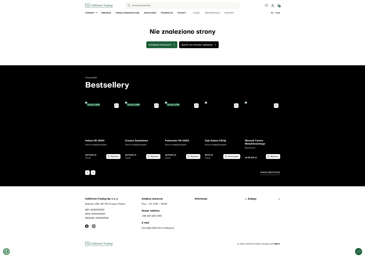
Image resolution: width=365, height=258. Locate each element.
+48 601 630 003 (152, 216)
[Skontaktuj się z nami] (358, 251)
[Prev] (87, 172)
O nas (196, 13)
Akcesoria (150, 13)
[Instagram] (93, 226)
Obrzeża (106, 13)
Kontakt (229, 13)
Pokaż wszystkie (270, 172)
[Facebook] (87, 226)
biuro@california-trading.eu (158, 228)
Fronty (182, 13)
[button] (272, 5)
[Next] (93, 172)
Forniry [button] (90, 13)
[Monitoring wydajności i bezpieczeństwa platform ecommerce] (277, 244)
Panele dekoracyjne (127, 13)
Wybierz (115, 157)
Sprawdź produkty (160, 45)
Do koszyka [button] (233, 157)
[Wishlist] (116, 105)
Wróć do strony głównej (197, 45)
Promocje (167, 13)
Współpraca (212, 13)
